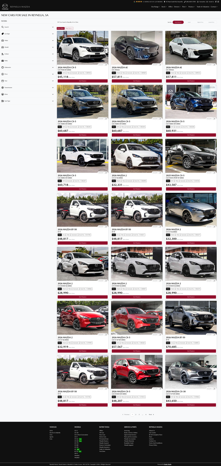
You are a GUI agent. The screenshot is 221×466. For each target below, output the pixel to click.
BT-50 (76, 451)
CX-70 (76, 443)
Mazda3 (77, 457)
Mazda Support (128, 445)
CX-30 (76, 433)
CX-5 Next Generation (81, 435)
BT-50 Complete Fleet (155, 435)
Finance (191, 7)
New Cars (102, 435)
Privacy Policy (153, 445)
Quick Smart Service (130, 435)
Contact (213, 7)
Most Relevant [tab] (178, 22)
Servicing (127, 430)
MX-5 (76, 453)
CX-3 (76, 430)
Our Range (155, 7)
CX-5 (76, 437)
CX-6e (76, 439)
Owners (176, 7)
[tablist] (195, 22)
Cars (51, 439)
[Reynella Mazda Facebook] (216, 1)
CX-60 (76, 441)
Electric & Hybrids (55, 433)
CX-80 (76, 445)
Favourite (100, 64)
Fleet (184, 7)
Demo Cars (102, 437)
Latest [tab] (189, 22)
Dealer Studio (167, 464)
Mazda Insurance (104, 447)
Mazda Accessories (130, 439)
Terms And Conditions (155, 443)
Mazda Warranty (129, 441)
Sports (51, 437)
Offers (170, 7)
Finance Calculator (104, 445)
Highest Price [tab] (200, 22)
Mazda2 (77, 455)
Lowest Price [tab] (211, 22)
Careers (151, 439)
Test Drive (102, 451)
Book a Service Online (130, 433)
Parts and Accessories (130, 437)
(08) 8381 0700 (191, 1)
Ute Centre (152, 433)
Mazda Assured (104, 443)
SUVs (51, 430)
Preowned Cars (103, 439)
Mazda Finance (103, 441)
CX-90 (76, 447)
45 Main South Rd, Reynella (174, 1)
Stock (163, 7)
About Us (152, 430)
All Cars (101, 433)
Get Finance (82, 81)
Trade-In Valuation (203, 7)
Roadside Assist (128, 443)
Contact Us (152, 441)
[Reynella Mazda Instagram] (218, 1)
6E (75, 449)
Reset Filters (60, 28)
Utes (51, 435)
